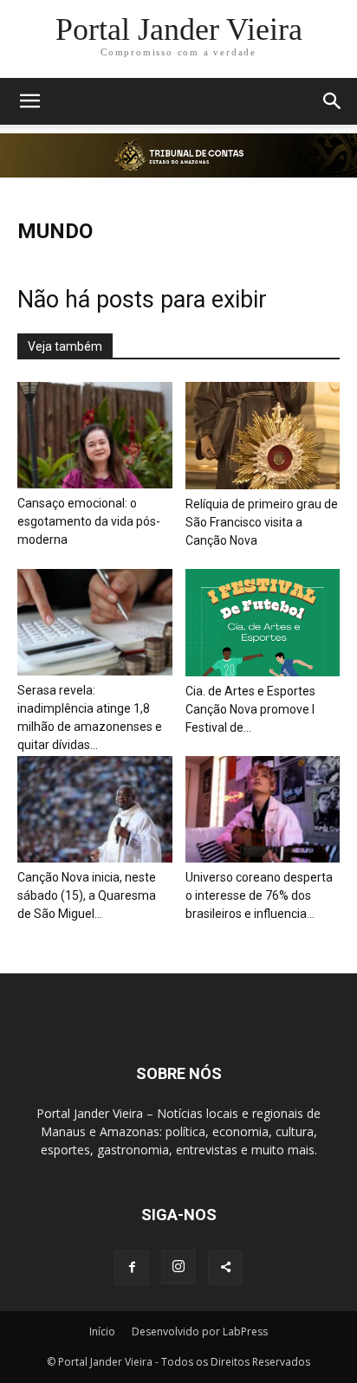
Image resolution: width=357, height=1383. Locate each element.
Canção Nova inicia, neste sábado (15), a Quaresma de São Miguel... (86, 895)
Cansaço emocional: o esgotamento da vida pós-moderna (88, 521)
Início (102, 1331)
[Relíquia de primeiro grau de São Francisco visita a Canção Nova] (263, 435)
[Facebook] (131, 1268)
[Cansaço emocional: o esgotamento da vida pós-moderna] (94, 435)
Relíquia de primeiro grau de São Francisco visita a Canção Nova (261, 522)
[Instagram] (178, 1267)
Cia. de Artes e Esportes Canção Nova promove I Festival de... (250, 709)
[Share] (225, 1268)
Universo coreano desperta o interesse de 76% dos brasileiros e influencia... (259, 895)
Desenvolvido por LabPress (200, 1331)
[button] (29, 101)
